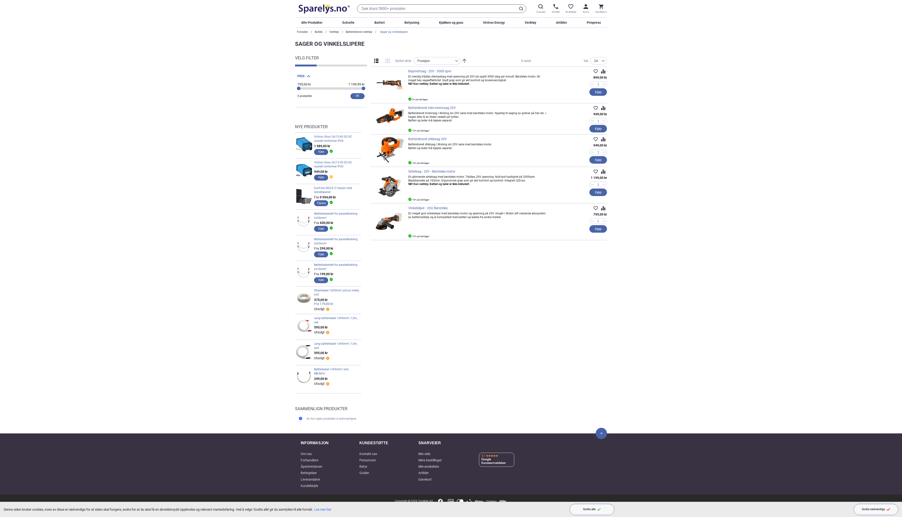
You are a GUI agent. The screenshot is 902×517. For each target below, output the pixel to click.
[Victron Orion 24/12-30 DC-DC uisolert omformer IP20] (304, 170)
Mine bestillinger (430, 460)
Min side (424, 454)
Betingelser (309, 473)
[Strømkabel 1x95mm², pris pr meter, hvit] (304, 299)
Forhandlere (309, 460)
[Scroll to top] (601, 433)
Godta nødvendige (873, 509)
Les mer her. (323, 509)
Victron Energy (494, 22)
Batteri (379, 22)
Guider (364, 473)
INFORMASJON (315, 443)
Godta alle (589, 509)
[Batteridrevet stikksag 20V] (389, 150)
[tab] (331, 75)
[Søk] (522, 8)
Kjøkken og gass (451, 22)
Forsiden (302, 32)
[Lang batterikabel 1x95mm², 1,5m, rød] (304, 326)
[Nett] (387, 60)
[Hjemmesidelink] (323, 9)
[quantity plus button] (604, 84)
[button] (595, 71)
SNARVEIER (429, 443)
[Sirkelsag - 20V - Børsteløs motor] (389, 184)
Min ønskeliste (428, 466)
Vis (586, 61)
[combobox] (441, 8)
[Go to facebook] (440, 501)
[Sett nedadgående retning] (464, 61)
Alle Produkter (312, 22)
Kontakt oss (368, 454)
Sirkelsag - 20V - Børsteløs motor (431, 171)
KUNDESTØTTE (373, 443)
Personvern (367, 460)
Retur (363, 466)
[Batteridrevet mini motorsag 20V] (389, 115)
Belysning (411, 22)
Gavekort (425, 479)
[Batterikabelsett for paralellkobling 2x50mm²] (304, 222)
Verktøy (530, 22)
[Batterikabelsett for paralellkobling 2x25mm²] (304, 247)
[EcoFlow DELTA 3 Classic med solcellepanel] (304, 196)
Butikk (319, 32)
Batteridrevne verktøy (359, 32)
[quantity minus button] (592, 84)
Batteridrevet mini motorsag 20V (432, 108)
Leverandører (310, 479)
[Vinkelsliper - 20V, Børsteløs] (389, 221)
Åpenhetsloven (311, 466)
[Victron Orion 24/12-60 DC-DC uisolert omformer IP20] (304, 145)
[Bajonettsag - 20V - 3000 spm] (389, 84)
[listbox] (436, 61)
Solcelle (348, 22)
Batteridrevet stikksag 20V (427, 139)
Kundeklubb (309, 486)
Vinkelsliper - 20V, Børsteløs (428, 208)
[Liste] (376, 60)
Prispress (594, 22)
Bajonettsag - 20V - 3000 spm (429, 71)
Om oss (306, 454)
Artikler (561, 22)
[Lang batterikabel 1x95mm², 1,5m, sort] (304, 352)
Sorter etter (403, 61)
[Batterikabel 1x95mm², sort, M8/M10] (304, 377)
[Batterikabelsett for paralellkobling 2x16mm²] (304, 273)
